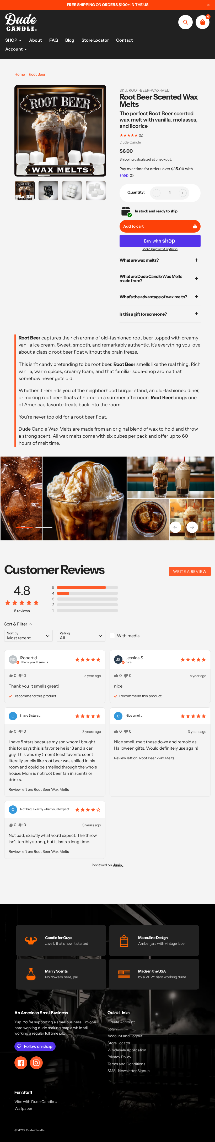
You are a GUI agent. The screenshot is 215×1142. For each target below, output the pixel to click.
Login (112, 1029)
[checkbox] (134, 636)
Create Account (121, 1022)
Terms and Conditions (126, 1064)
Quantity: (136, 192)
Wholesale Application (127, 1050)
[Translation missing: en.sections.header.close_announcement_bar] (208, 5)
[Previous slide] (175, 527)
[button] (85, 587)
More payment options (160, 249)
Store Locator (119, 1043)
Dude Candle (130, 142)
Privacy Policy (119, 1057)
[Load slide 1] (24, 528)
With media (128, 635)
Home (19, 74)
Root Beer (37, 74)
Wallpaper (23, 1108)
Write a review (190, 571)
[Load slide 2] (43, 528)
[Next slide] (192, 527)
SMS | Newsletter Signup (129, 1070)
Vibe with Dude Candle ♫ (36, 1101)
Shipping (127, 159)
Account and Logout (125, 1036)
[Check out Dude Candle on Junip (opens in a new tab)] (117, 865)
